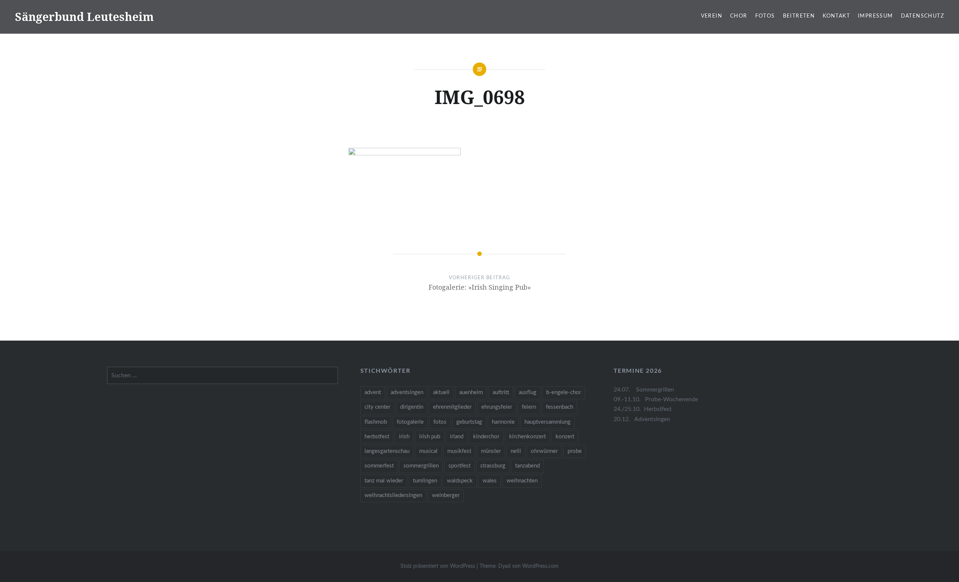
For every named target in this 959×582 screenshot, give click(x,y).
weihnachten (522, 481)
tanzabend (527, 466)
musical (428, 451)
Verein (711, 16)
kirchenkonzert (527, 436)
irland (456, 436)
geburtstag (469, 422)
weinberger (446, 495)
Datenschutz (922, 16)
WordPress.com (540, 566)
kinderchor (486, 436)
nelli (516, 451)
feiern (529, 407)
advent (372, 392)
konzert (565, 436)
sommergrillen (421, 466)
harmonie (503, 422)
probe (575, 451)
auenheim (471, 392)
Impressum (875, 16)
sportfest (459, 466)
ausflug (527, 392)
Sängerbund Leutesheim (84, 16)
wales (489, 481)
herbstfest (376, 436)
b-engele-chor (563, 392)
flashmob (375, 422)
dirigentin (411, 407)
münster (491, 451)
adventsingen (407, 392)
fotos (440, 422)
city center (377, 407)
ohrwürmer (544, 451)
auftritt (501, 392)
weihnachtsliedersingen (393, 495)
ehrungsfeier (496, 407)
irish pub (429, 436)
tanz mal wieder (383, 481)
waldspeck (460, 481)
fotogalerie (410, 422)
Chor (738, 16)
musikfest (459, 451)
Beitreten (799, 16)
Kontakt (836, 16)
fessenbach (559, 407)
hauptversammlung (547, 422)
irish (404, 436)
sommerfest (379, 466)
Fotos (765, 16)
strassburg (492, 466)
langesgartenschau (386, 451)
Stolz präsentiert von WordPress (437, 566)
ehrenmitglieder (452, 407)
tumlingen (425, 481)
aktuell (441, 392)
